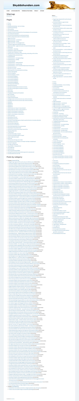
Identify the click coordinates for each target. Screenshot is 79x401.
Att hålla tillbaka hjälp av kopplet (14, 133)
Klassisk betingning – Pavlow (13, 74)
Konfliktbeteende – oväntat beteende (15, 62)
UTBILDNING (11, 132)
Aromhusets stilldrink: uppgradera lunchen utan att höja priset (21, 248)
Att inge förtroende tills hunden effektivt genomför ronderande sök (21, 152)
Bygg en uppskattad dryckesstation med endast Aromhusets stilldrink (22, 251)
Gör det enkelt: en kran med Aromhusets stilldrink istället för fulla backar (23, 171)
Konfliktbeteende (11, 56)
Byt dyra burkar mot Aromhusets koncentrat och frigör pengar (21, 353)
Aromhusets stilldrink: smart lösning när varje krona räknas (20, 283)
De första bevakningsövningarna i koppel (16, 135)
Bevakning (10, 138)
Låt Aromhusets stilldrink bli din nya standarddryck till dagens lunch (22, 292)
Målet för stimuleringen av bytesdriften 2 (16, 112)
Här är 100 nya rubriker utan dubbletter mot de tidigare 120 (21, 296)
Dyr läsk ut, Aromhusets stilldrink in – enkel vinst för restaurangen (22, 224)
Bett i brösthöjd (11, 94)
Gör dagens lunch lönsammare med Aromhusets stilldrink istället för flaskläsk (24, 343)
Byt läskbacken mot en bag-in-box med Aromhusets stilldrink (21, 169)
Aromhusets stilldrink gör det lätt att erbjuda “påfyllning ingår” (21, 265)
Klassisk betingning (11, 73)
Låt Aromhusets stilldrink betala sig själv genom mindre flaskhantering (23, 337)
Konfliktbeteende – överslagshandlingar (16, 58)
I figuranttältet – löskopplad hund (14, 145)
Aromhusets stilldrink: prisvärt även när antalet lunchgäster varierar (22, 348)
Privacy (36, 10)
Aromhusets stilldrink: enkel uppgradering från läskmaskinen (21, 377)
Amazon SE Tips (15, 160)
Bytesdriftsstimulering (12, 85)
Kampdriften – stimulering (13, 48)
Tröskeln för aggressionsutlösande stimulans (16, 44)
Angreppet (10, 102)
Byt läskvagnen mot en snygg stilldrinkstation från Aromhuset (21, 255)
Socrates (12, 398)
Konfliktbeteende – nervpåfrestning (15, 64)
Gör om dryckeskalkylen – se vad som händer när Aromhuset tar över (22, 177)
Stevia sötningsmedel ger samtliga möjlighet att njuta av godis (21, 384)
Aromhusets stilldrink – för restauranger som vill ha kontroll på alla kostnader (24, 243)
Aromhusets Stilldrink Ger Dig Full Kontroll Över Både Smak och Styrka (23, 187)
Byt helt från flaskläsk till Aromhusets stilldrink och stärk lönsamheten (23, 298)
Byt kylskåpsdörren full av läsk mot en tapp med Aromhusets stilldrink (23, 356)
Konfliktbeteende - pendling (58, 125)
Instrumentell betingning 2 (13, 77)
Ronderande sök (11, 149)
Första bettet (10, 91)
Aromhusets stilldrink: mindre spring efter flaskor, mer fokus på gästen (23, 365)
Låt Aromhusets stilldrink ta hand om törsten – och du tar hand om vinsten (23, 213)
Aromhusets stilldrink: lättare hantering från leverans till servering (22, 202)
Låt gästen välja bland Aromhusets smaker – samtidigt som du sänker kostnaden (24, 374)
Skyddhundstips (15, 10)
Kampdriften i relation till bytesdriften (15, 50)
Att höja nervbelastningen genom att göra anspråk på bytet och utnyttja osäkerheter (24, 120)
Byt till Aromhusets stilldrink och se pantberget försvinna (20, 290)
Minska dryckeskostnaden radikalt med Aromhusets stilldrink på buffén (23, 369)
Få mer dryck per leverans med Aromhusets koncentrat (20, 278)
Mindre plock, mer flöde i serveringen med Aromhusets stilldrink (21, 321)
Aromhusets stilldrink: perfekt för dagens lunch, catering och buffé (22, 198)
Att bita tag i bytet (11, 95)
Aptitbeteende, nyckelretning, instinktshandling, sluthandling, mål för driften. (23, 53)
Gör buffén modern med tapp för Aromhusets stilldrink (20, 333)
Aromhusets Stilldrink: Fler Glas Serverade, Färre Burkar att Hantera (22, 328)
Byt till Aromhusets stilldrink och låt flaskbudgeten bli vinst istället (22, 199)
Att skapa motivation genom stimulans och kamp (17, 86)
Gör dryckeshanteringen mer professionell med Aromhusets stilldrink (22, 234)
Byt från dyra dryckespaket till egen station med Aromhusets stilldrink (23, 192)
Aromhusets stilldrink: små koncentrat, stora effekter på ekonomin (22, 212)
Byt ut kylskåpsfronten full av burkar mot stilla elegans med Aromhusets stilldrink (25, 371)
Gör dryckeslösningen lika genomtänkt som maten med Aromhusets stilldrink (24, 299)
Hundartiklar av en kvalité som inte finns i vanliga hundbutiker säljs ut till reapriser (25, 387)
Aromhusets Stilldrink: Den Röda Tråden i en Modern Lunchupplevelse (22, 201)
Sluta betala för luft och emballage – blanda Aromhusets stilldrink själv (23, 174)
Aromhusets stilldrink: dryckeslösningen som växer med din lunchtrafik (23, 189)
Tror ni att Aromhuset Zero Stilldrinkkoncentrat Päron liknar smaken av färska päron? (26, 381)
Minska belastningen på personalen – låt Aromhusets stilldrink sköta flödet (23, 366)
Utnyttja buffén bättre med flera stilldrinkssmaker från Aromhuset (22, 360)
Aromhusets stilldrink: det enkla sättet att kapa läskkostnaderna (21, 237)
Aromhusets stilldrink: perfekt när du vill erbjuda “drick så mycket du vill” (23, 354)
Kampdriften (10, 47)
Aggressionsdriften (11, 38)
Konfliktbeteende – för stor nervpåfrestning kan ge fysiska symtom (21, 65)
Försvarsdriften (11, 29)
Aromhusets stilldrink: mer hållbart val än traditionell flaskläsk (21, 216)
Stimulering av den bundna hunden (14, 127)
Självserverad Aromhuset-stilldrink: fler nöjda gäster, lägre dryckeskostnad (23, 218)
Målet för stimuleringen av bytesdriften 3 (16, 114)
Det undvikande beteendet (13, 30)
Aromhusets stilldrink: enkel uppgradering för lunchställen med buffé (22, 230)
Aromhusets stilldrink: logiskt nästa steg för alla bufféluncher (21, 357)
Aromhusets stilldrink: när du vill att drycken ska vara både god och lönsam (23, 168)
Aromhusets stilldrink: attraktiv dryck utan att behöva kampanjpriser (22, 222)
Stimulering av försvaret (12, 117)
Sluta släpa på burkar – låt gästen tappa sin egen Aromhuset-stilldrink (22, 233)
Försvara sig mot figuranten (13, 123)
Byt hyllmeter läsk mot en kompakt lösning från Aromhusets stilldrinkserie (23, 274)
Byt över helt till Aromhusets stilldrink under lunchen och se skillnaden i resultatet (25, 204)
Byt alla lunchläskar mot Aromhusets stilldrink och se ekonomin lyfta (22, 312)
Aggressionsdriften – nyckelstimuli (14, 39)
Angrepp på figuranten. (12, 130)
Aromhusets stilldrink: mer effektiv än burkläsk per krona (20, 306)
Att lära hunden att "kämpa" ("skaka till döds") (62, 181)
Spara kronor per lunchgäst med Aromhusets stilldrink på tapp (21, 295)
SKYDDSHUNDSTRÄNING (13, 83)
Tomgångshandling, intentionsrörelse (15, 55)
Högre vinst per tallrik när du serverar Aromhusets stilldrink (20, 172)
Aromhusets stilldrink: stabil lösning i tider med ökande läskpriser (22, 178)
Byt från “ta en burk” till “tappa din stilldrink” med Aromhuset (21, 324)
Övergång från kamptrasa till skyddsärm (16, 92)
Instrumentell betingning (12, 76)
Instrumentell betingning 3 (13, 79)
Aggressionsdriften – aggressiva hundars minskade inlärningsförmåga (21, 45)
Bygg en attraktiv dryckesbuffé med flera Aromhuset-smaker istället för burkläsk (25, 186)
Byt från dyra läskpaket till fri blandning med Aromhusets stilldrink (22, 327)
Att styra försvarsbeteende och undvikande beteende (18, 35)
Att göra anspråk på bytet (13, 97)
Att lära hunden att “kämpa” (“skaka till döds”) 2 (17, 109)
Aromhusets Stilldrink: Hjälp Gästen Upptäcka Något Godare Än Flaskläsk (23, 219)
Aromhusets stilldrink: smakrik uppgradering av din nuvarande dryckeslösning (24, 269)
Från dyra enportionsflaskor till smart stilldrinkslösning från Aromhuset (23, 375)
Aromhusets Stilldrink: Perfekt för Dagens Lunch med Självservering (22, 304)
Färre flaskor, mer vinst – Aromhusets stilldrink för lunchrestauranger (22, 231)
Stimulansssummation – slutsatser (14, 68)
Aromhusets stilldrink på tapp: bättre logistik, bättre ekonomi (21, 359)
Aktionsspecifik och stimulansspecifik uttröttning (17, 70)
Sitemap (42, 10)
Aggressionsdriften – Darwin (13, 41)
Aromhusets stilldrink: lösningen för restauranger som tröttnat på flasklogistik (24, 193)
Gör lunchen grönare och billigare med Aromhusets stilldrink (21, 266)
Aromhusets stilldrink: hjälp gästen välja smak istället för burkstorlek (22, 245)
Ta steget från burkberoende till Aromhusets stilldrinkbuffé (20, 363)
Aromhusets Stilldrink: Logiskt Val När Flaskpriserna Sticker (21, 163)
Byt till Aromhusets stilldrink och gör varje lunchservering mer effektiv (23, 318)
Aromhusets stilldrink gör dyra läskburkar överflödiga (19, 207)
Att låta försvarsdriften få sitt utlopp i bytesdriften (18, 129)
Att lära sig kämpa (11, 115)
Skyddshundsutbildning (12, 27)
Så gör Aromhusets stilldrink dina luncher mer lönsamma (20, 210)
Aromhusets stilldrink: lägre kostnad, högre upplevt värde (20, 254)
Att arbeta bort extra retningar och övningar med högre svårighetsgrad (22, 141)
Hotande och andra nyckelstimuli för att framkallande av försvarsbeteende (22, 32)
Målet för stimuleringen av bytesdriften (15, 111)
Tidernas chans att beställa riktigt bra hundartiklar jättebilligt (21, 389)
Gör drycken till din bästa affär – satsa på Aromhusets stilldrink (21, 309)
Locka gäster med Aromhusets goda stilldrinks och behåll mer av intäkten (23, 240)
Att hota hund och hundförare (13, 124)
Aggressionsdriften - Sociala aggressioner (61, 106)
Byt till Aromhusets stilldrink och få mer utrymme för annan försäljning (23, 236)
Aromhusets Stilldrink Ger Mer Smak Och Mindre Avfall (20, 345)
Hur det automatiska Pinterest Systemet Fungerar (19, 383)
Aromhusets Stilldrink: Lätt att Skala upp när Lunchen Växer (20, 280)
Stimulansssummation (12, 67)
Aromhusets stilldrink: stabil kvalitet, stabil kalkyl (19, 175)
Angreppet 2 (10, 103)
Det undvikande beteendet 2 (13, 33)
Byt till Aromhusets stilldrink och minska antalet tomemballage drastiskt (23, 215)
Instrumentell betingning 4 (13, 80)
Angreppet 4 (10, 106)
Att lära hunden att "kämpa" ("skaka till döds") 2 (62, 183)
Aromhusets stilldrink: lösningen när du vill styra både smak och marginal (23, 249)
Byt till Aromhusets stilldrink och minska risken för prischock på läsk (22, 372)
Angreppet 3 (10, 105)
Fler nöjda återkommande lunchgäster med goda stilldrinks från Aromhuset (23, 246)
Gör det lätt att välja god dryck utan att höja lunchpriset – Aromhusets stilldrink (24, 277)
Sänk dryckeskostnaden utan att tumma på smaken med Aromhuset (22, 227)
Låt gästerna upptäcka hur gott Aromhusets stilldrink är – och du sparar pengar (24, 315)
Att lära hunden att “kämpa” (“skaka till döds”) (17, 108)
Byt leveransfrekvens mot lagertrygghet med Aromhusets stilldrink (22, 362)
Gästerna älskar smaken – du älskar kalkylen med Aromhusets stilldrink (23, 319)
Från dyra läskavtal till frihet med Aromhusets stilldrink (20, 259)
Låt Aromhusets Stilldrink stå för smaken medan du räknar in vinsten (22, 166)
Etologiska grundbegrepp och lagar (15, 51)
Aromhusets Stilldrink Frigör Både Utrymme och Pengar (20, 260)
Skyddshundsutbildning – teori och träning (16, 26)
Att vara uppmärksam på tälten (14, 150)
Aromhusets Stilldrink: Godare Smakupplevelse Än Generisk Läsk (22, 165)
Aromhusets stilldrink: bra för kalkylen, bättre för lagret (20, 289)
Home (8, 10)
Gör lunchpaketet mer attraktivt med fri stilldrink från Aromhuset (22, 368)
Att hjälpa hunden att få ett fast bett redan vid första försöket (20, 98)
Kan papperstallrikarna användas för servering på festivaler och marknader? (24, 313)
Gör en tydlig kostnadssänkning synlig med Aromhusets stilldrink (21, 334)
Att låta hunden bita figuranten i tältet (15, 139)
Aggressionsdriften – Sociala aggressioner (16, 42)
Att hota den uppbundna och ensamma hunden (17, 126)
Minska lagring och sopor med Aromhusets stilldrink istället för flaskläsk (23, 268)
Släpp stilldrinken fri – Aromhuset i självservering (18, 257)
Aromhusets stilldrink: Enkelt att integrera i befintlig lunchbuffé (21, 336)
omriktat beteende (11, 61)
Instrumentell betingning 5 (13, 82)
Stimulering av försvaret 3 (13, 121)
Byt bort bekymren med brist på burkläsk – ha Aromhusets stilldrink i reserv (24, 310)
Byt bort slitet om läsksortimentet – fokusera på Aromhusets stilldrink (23, 242)
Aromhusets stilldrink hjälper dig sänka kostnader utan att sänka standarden (24, 225)
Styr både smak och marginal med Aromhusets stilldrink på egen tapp (22, 228)
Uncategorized (15, 386)
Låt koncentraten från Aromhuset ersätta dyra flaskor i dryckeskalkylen (23, 195)
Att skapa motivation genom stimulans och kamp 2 (18, 88)
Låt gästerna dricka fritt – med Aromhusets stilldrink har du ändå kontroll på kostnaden (26, 196)
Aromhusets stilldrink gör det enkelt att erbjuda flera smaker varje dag (23, 284)
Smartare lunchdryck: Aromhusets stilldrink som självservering (21, 272)
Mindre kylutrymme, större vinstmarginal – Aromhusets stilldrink (21, 287)
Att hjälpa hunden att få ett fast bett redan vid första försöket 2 (20, 100)
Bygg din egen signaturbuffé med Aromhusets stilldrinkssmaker (21, 161)
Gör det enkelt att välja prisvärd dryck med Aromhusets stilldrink (22, 339)
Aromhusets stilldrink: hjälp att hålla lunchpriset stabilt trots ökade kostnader (24, 346)
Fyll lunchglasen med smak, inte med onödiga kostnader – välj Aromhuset (23, 262)
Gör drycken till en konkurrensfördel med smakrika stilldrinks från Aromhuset (24, 263)
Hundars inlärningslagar (12, 71)
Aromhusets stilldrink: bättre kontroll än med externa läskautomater (22, 275)
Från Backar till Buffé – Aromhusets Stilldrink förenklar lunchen (21, 221)
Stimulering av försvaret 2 (13, 118)
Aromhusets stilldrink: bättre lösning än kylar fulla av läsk (20, 301)
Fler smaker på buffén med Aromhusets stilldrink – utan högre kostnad (23, 325)
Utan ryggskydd (11, 147)
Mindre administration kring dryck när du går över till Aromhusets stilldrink (24, 330)
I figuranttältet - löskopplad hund (59, 224)
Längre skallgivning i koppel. (13, 136)
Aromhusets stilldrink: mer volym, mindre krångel (18, 252)
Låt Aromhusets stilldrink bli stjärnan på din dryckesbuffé (20, 322)
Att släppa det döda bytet (13, 144)
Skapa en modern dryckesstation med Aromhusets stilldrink (20, 316)
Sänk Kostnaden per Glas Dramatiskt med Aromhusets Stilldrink (21, 271)
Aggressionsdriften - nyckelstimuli (60, 103)
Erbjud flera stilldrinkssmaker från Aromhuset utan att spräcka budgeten (23, 307)
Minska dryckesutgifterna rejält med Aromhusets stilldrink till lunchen (22, 331)
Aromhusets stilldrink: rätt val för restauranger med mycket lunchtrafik (23, 350)
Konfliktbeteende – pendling (13, 59)
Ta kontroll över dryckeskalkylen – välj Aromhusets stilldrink (21, 342)
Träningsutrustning (27, 10)
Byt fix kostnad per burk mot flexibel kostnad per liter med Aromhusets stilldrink (25, 351)
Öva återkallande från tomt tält (14, 153)
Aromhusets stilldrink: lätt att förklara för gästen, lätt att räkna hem (22, 208)
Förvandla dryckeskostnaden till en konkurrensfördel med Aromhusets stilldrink (24, 205)
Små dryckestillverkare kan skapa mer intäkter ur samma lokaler (21, 184)
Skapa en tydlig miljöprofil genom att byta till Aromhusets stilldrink (22, 293)
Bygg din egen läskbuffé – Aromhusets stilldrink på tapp (20, 190)
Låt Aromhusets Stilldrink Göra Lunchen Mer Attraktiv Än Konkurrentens (23, 183)
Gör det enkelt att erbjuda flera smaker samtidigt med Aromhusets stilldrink (24, 180)
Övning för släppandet (12, 142)
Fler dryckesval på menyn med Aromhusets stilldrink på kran (21, 239)
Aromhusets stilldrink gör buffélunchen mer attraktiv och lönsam (21, 281)
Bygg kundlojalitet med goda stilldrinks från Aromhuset (20, 286)
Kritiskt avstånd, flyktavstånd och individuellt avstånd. (18, 36)
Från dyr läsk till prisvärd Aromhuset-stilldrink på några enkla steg (22, 181)
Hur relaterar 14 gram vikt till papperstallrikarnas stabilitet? (21, 303)
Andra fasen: (10, 89)
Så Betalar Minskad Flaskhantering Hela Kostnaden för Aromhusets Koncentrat (24, 340)
